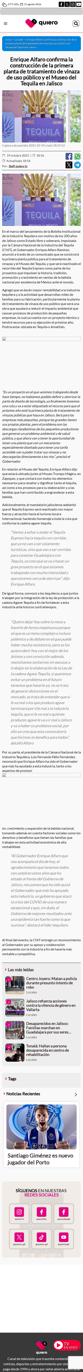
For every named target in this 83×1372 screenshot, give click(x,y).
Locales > (21, 39)
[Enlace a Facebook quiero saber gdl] (63, 1213)
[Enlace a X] (67, 4)
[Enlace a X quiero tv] (19, 1239)
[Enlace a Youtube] (78, 4)
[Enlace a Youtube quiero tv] (63, 1239)
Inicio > (10, 39)
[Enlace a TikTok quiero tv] (41, 1239)
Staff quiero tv (18, 166)
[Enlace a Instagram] (73, 4)
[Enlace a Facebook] (61, 4)
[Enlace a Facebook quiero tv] (41, 1213)
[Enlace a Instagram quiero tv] (19, 1213)
